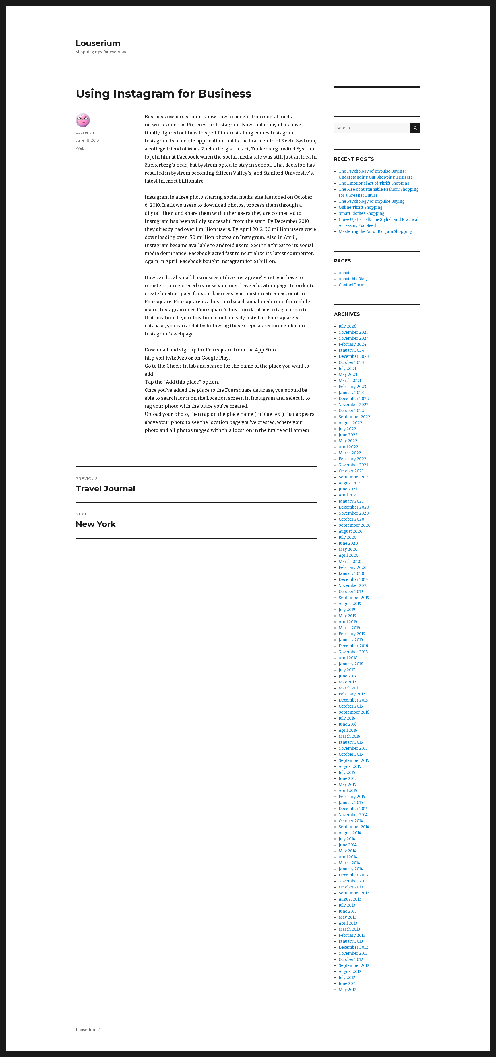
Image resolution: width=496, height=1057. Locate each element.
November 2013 (353, 881)
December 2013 (353, 875)
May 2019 (347, 615)
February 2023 (352, 386)
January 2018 (351, 664)
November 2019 (353, 585)
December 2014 (353, 808)
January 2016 (351, 742)
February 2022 (352, 459)
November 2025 (353, 332)
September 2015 (354, 760)
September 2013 (354, 893)
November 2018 (353, 652)
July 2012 (347, 977)
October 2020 (351, 519)
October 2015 (351, 754)
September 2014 (354, 826)
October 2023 (351, 362)
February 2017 (352, 694)
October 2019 (351, 591)
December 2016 (353, 700)
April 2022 (348, 447)
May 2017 (347, 682)
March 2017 (349, 688)
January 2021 (351, 501)
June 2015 (347, 778)
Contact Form (352, 285)
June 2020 (348, 543)
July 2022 (347, 428)
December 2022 (354, 398)
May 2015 (347, 784)
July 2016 (347, 718)
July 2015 (347, 772)
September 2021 (354, 477)
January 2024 (351, 350)
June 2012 (348, 983)
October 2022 (351, 410)
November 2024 (354, 338)
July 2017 (347, 670)
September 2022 (354, 416)
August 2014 (350, 832)
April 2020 (349, 555)
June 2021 (348, 489)
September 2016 (354, 712)
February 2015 (352, 796)
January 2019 (351, 639)
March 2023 (350, 380)
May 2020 (348, 549)
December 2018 (353, 646)
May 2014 (347, 851)
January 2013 (351, 941)
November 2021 (353, 465)
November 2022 (354, 404)
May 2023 (348, 374)
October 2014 (351, 820)
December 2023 (354, 356)
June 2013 (348, 911)
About (344, 272)
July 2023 (347, 368)
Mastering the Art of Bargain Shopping (375, 231)
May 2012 (347, 989)
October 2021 (351, 471)
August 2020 (351, 531)
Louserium (98, 43)
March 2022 (350, 453)
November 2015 (353, 748)
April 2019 (348, 621)
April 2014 (348, 857)
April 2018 (348, 658)
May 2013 (347, 917)
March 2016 (349, 736)
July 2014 (347, 838)
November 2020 (354, 513)
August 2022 (350, 422)
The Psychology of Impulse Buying (372, 201)
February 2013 (352, 935)
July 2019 (347, 609)
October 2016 (351, 706)
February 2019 (352, 633)
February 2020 (353, 567)
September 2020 (355, 525)
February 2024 (353, 344)
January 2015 (351, 802)
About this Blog (353, 279)
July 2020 (347, 537)
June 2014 (348, 844)
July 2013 (347, 905)
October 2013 (351, 887)
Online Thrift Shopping (361, 207)
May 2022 (348, 440)
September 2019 (354, 597)
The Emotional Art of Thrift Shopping (374, 183)
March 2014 (349, 863)
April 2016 (348, 730)
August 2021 (350, 483)
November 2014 (353, 814)
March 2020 (350, 561)
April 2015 (348, 790)
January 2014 (351, 869)
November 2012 (353, 953)
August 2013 (350, 899)
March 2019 (349, 627)
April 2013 (348, 923)
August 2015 (350, 766)
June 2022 (348, 434)
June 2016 (347, 724)
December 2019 (353, 579)
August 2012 (350, 971)
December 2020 (354, 507)
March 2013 (349, 929)
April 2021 (348, 495)
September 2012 (354, 965)
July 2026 (347, 326)
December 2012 (353, 947)
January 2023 (351, 392)
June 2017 (347, 676)
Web (80, 148)
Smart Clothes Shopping (362, 213)
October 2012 (351, 959)
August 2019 (350, 603)
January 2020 (351, 573)
